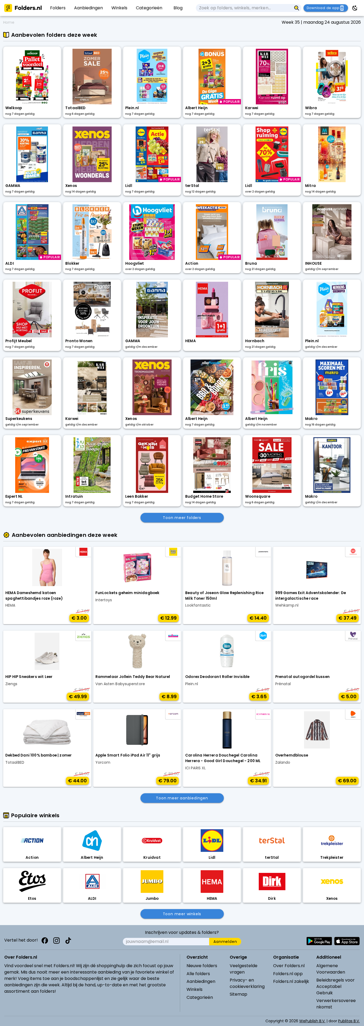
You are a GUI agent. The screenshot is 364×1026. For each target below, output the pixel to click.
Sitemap (238, 994)
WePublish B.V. (312, 1021)
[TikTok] (68, 940)
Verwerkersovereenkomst (336, 1004)
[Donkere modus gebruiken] (355, 8)
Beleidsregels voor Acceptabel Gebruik (335, 986)
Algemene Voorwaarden (330, 969)
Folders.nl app (288, 974)
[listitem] (58, 8)
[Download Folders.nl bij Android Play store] (319, 941)
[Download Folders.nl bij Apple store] (347, 941)
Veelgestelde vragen (243, 969)
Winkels (195, 989)
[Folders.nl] (23, 8)
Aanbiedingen (201, 981)
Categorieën (200, 997)
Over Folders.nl (289, 966)
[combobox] (244, 8)
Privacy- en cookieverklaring (247, 983)
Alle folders (198, 974)
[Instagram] (56, 940)
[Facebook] (45, 940)
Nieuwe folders (202, 966)
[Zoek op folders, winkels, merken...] (297, 8)
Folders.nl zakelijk (291, 981)
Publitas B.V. (349, 1021)
